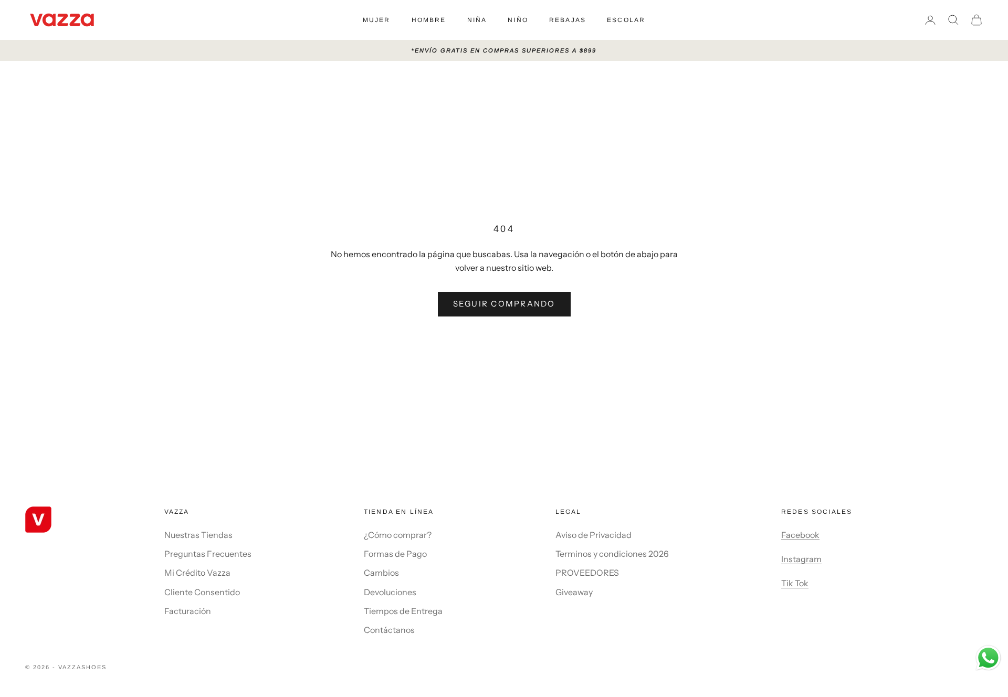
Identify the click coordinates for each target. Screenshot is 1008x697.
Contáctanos (389, 630)
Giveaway (574, 592)
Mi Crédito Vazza (197, 572)
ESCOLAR (626, 20)
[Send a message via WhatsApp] (988, 657)
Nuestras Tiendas (198, 535)
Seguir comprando (504, 304)
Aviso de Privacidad (593, 535)
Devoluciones (390, 592)
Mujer (377, 20)
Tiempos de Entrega (403, 611)
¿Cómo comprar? (398, 535)
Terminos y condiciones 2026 (612, 553)
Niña (477, 20)
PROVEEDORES (587, 572)
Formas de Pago (395, 553)
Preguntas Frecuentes (207, 553)
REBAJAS (567, 20)
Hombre (429, 20)
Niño (518, 20)
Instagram (801, 559)
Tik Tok (794, 583)
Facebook (800, 535)
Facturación (187, 611)
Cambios (381, 572)
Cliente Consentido (202, 592)
